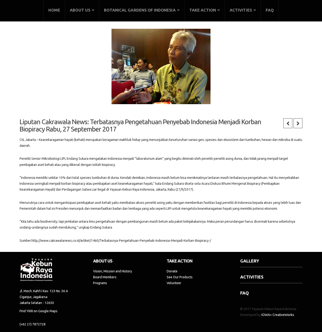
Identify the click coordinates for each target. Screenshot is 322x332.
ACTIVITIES (252, 277)
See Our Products (180, 277)
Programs (100, 283)
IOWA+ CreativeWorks (277, 315)
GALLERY (249, 260)
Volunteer (174, 283)
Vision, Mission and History (112, 271)
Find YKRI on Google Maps (39, 311)
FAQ (244, 293)
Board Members (104, 277)
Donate (172, 271)
